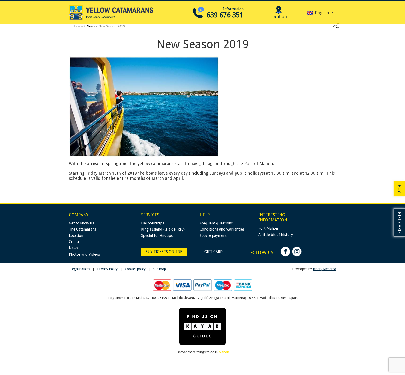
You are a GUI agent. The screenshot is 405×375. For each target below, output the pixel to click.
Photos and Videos (84, 254)
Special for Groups (157, 235)
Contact (75, 241)
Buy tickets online (163, 252)
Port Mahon (268, 228)
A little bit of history (275, 234)
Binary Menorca (324, 269)
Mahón (224, 352)
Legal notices (81, 269)
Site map (159, 269)
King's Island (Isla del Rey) (163, 229)
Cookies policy (135, 269)
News (91, 26)
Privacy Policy (108, 269)
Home (78, 26)
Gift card (399, 222)
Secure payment (213, 235)
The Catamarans (82, 229)
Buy (399, 188)
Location (76, 235)
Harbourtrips (152, 223)
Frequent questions (216, 223)
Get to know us (81, 223)
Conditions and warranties (222, 229)
